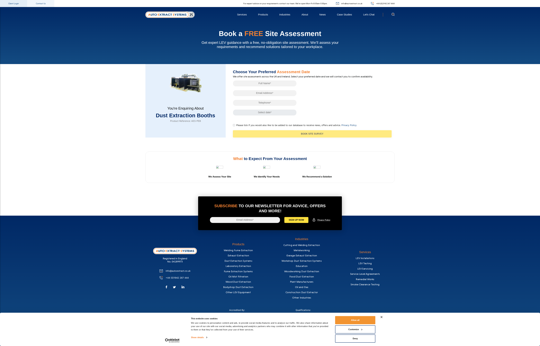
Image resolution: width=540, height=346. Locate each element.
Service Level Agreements (365, 273)
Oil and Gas (301, 287)
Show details (197, 337)
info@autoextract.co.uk (351, 3)
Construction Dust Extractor (301, 292)
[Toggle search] (393, 15)
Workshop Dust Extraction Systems (302, 260)
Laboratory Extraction (238, 266)
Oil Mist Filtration (238, 276)
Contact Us (41, 3)
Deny (355, 338)
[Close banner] (381, 317)
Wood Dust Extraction (238, 281)
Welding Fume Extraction (238, 250)
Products (263, 14)
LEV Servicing (365, 268)
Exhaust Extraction (238, 255)
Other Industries (301, 297)
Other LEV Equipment (238, 292)
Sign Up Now (296, 220)
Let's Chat (368, 14)
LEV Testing (365, 263)
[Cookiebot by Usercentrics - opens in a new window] (172, 340)
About (305, 14)
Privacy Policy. (349, 125)
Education (302, 266)
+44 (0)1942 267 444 (385, 3)
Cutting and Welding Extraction (301, 245)
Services (242, 14)
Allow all (355, 320)
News (322, 14)
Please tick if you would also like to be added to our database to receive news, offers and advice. (296, 125)
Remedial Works (365, 279)
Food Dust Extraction (301, 276)
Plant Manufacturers (301, 281)
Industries (284, 14)
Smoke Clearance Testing (365, 284)
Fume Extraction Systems (238, 271)
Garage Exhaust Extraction (301, 255)
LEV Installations (365, 258)
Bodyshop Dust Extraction (238, 287)
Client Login (13, 3)
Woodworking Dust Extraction (301, 271)
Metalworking (302, 250)
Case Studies (344, 14)
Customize (353, 329)
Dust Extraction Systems (238, 260)
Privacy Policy (323, 220)
